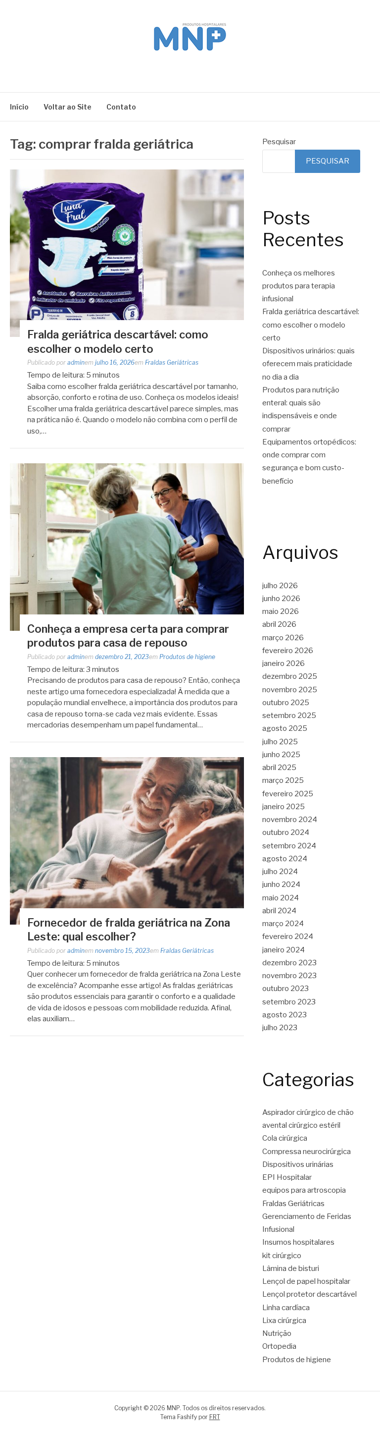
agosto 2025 (284, 728)
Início (19, 107)
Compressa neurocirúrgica (306, 1151)
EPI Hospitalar (287, 1177)
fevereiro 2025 (287, 793)
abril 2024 (279, 910)
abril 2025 (279, 767)
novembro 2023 (289, 975)
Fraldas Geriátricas (171, 362)
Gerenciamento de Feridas (306, 1216)
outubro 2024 (285, 832)
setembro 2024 (289, 845)
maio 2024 (280, 897)
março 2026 (283, 637)
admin (76, 362)
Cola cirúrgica (284, 1138)
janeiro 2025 (283, 806)
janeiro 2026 (283, 663)
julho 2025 (280, 741)
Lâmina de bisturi (290, 1268)
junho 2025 (281, 754)
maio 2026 (280, 611)
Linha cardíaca (286, 1307)
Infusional (278, 1229)
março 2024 (283, 923)
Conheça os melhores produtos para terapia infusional (298, 286)
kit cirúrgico (281, 1255)
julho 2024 (280, 871)
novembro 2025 (289, 689)
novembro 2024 (289, 819)
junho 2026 (281, 598)
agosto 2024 (284, 858)
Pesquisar (279, 141)
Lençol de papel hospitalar (306, 1281)
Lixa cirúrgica (284, 1320)
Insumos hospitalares (298, 1242)
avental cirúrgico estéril (301, 1125)
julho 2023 (279, 1027)
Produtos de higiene (187, 657)
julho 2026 (280, 585)
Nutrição (276, 1333)
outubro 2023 (285, 988)
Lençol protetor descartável (309, 1294)
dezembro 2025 (289, 676)
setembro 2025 (289, 715)
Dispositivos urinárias (297, 1164)
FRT (214, 1417)
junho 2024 (281, 884)
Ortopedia (279, 1346)
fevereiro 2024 (287, 936)
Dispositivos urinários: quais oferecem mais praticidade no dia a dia (308, 364)
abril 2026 (279, 624)
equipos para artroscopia (304, 1190)
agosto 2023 (284, 1014)
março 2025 (283, 780)
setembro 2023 (289, 1001)
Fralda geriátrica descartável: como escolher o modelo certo (310, 324)
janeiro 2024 (283, 949)
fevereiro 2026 (287, 650)
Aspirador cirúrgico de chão (308, 1112)
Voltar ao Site (68, 107)
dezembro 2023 (289, 962)
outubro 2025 (285, 702)
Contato (121, 107)
